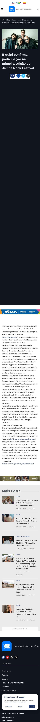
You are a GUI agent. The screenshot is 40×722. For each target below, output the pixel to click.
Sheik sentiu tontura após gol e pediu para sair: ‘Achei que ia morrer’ (27, 502)
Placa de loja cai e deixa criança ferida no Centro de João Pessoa (26, 520)
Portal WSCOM (22, 508)
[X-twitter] (16, 657)
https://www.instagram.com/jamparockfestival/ (18, 464)
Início (3, 20)
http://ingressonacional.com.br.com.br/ (22, 439)
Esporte (5, 679)
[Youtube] (7, 657)
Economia (6, 671)
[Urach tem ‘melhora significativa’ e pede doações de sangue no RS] (8, 609)
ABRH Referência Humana (13, 714)
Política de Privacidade (10, 702)
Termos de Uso (22, 702)
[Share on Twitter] (23, 76)
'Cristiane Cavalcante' (24, 572)
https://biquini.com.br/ (10, 337)
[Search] (38, 9)
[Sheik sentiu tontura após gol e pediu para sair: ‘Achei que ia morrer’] (8, 500)
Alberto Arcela (8, 717)
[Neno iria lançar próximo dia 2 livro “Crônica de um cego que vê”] (8, 540)
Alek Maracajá (7, 721)
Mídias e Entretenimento (13, 20)
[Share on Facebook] (18, 76)
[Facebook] (3, 657)
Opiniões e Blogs (9, 690)
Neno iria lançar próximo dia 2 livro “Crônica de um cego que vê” (26, 543)
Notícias (5, 687)
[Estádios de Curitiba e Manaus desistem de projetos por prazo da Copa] (8, 584)
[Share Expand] (28, 76)
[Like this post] (13, 76)
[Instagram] (11, 657)
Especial (5, 675)
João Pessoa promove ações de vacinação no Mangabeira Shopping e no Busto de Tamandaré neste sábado (26, 564)
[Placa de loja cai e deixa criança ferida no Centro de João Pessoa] (8, 518)
